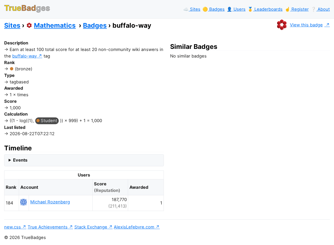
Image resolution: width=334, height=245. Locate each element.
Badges (95, 25)
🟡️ (213, 9)
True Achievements (48, 227)
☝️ (297, 9)
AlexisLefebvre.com (134, 227)
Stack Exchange (90, 227)
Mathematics (55, 25)
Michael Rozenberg (50, 201)
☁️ (191, 9)
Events (20, 160)
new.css (12, 227)
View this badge (306, 24)
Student (49, 120)
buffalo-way (24, 56)
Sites (12, 25)
